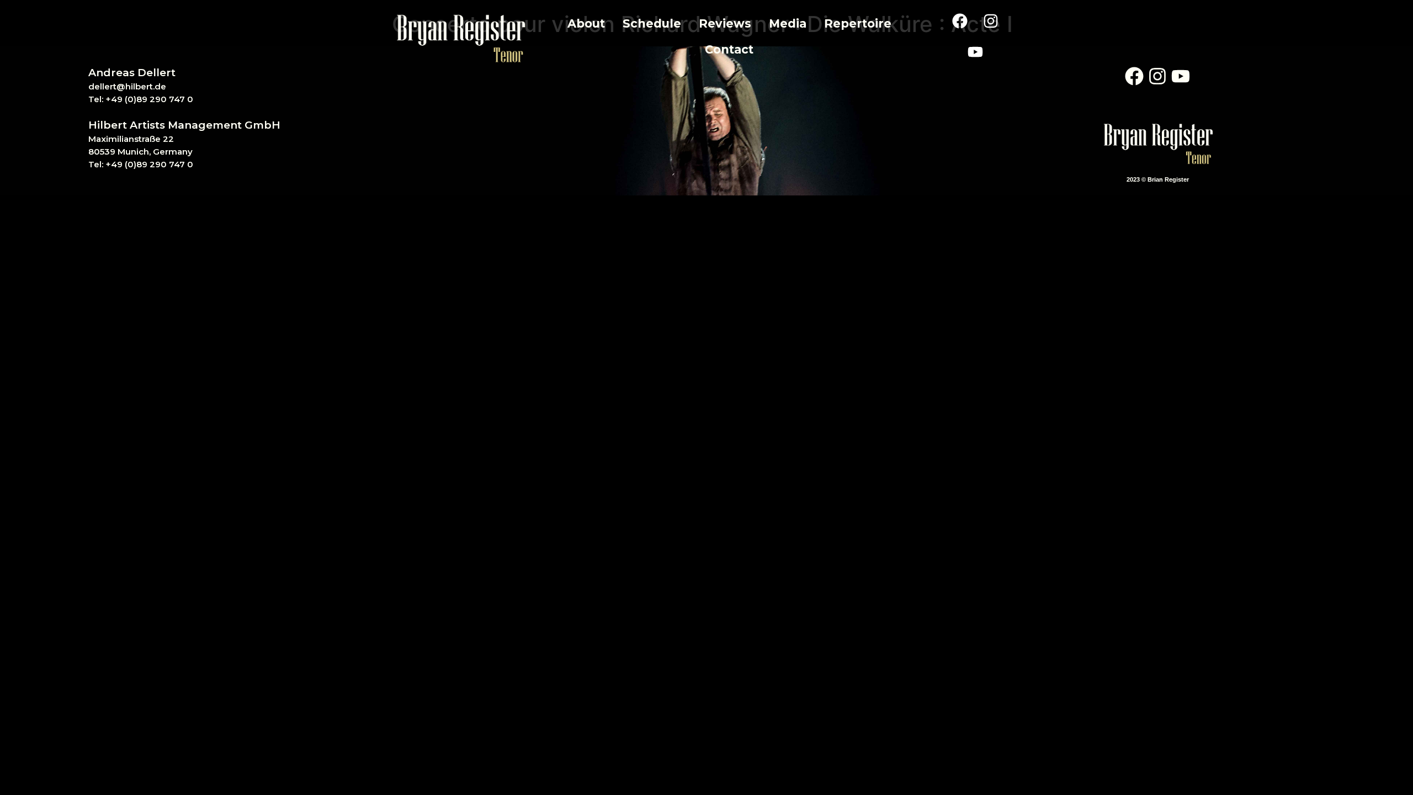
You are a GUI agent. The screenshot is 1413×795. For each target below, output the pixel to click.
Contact (729, 49)
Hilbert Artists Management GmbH (184, 125)
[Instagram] (990, 21)
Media (787, 23)
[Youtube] (975, 51)
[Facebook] (959, 21)
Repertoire (857, 23)
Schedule (652, 23)
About (586, 23)
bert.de (150, 86)
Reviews (725, 23)
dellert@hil (111, 86)
